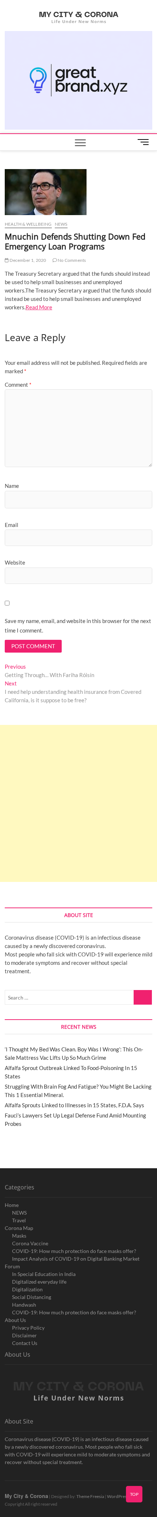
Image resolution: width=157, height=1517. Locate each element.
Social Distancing (31, 1297)
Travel (19, 1220)
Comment (18, 384)
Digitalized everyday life (39, 1282)
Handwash (24, 1305)
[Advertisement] (78, 803)
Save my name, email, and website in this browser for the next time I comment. (78, 626)
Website (15, 562)
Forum (12, 1266)
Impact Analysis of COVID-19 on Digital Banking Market (75, 1259)
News (61, 224)
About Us (15, 1320)
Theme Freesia (90, 1496)
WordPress (118, 1496)
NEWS (19, 1213)
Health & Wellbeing (28, 224)
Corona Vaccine (30, 1243)
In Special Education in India (44, 1274)
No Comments (71, 260)
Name (12, 485)
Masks (19, 1236)
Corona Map (19, 1228)
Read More (39, 307)
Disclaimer (24, 1335)
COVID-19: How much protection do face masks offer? (74, 1251)
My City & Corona (26, 1495)
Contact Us (24, 1343)
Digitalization (27, 1289)
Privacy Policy (28, 1328)
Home (12, 1205)
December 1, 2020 (27, 260)
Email (11, 524)
